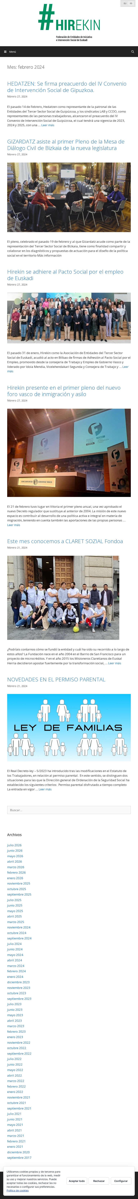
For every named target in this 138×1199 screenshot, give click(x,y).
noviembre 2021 (18, 1097)
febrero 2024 (16, 971)
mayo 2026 (15, 856)
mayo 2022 (15, 1070)
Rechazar (99, 1180)
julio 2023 (14, 1004)
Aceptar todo (77, 1180)
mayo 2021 (15, 1125)
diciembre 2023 (18, 982)
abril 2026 (14, 861)
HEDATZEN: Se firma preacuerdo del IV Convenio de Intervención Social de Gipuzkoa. (66, 87)
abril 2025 (14, 916)
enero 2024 (15, 977)
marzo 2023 (15, 1026)
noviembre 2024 (18, 927)
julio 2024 (14, 944)
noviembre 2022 (18, 1042)
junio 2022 (14, 1064)
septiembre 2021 (19, 1108)
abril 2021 (14, 1130)
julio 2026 (14, 845)
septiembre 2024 (19, 938)
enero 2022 (15, 1092)
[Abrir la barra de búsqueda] (132, 51)
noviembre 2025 (18, 883)
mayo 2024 (15, 955)
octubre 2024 (16, 933)
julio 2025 (14, 900)
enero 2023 (15, 1037)
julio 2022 (14, 1059)
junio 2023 (14, 1010)
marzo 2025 (15, 922)
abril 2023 (14, 1020)
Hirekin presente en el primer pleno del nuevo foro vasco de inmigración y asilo (64, 391)
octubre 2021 (16, 1103)
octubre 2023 (16, 993)
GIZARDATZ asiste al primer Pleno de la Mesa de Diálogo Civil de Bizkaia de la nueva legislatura (66, 145)
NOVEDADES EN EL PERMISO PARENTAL (57, 679)
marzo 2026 (15, 867)
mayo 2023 (15, 1015)
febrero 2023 (16, 1031)
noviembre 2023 (18, 988)
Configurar (121, 1180)
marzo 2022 (15, 1081)
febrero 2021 (16, 1141)
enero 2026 (15, 878)
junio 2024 (14, 949)
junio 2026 (14, 850)
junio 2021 (14, 1119)
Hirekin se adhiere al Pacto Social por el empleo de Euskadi (65, 275)
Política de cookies (18, 1190)
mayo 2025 (15, 911)
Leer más (47, 125)
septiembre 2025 (19, 894)
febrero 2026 (16, 872)
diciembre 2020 (18, 1152)
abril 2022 (14, 1075)
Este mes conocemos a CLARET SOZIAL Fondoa (65, 541)
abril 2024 (14, 960)
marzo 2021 (15, 1136)
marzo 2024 (15, 966)
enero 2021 (15, 1147)
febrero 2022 (16, 1086)
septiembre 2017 (19, 1157)
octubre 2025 (16, 889)
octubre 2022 (16, 1048)
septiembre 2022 (19, 1053)
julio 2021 (14, 1114)
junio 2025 (14, 905)
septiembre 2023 (19, 999)
